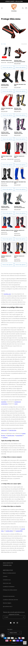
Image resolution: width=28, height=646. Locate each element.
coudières (5, 437)
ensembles (3, 401)
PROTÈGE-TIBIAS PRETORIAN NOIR (5, 85)
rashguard (4, 430)
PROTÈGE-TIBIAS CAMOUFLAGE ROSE (18, 133)
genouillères (19, 435)
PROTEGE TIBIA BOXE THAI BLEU (20, 182)
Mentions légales (7, 603)
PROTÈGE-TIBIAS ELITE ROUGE (19, 231)
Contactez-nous (7, 565)
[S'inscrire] (23, 617)
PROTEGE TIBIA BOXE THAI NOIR (20, 85)
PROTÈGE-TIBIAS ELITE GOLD (19, 256)
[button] (2, 8)
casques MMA (19, 531)
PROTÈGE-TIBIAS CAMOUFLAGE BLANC (5, 133)
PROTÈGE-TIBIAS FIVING (6, 60)
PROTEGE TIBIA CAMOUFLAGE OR (18, 109)
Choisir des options (7, 67)
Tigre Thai (15, 643)
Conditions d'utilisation (8, 586)
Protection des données (9, 596)
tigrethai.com (7, 294)
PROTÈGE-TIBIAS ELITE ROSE (19, 157)
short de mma (12, 430)
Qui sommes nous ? (7, 606)
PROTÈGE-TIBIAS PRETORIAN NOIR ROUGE (19, 61)
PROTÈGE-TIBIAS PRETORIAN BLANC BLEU (19, 207)
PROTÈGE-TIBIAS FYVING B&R (6, 157)
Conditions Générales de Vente (10, 599)
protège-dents (9, 531)
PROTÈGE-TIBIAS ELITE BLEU (7, 230)
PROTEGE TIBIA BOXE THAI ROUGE (7, 109)
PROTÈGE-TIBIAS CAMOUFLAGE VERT (5, 207)
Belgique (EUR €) (13, 632)
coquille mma (10, 435)
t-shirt (15, 403)
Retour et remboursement (9, 573)
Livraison (5, 576)
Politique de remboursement (10, 590)
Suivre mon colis (7, 583)
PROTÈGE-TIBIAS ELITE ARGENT (6, 256)
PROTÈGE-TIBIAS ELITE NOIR (7, 181)
